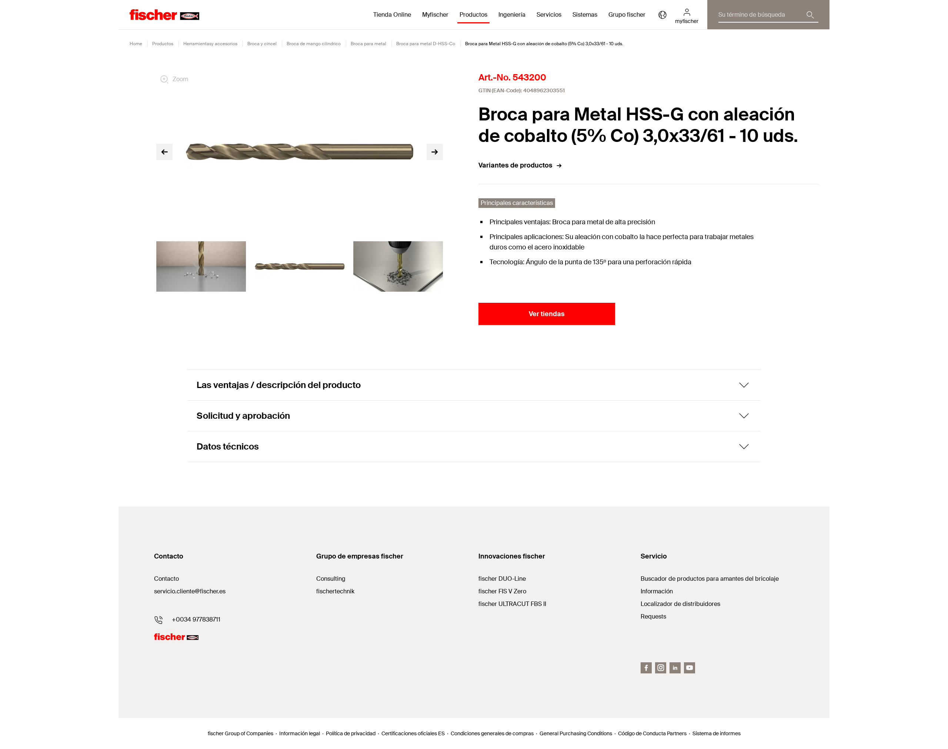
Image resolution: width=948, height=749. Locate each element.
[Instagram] (660, 667)
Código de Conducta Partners (652, 733)
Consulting (331, 579)
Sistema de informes (716, 733)
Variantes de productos (515, 165)
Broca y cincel (262, 44)
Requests (653, 616)
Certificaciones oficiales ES (413, 733)
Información (657, 591)
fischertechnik (335, 591)
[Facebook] (646, 667)
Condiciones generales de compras (492, 733)
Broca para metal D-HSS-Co (425, 44)
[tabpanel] (201, 266)
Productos (162, 44)
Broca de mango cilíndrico (314, 44)
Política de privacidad (350, 733)
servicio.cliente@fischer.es (190, 591)
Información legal (299, 733)
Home (136, 44)
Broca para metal (368, 44)
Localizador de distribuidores (680, 604)
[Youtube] (689, 667)
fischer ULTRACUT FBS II (512, 604)
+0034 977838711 (196, 619)
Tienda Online (392, 15)
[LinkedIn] (675, 667)
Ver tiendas (547, 313)
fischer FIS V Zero (502, 591)
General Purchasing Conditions (576, 733)
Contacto (166, 579)
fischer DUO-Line (502, 579)
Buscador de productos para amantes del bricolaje (710, 579)
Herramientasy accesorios (210, 44)
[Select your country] (662, 15)
